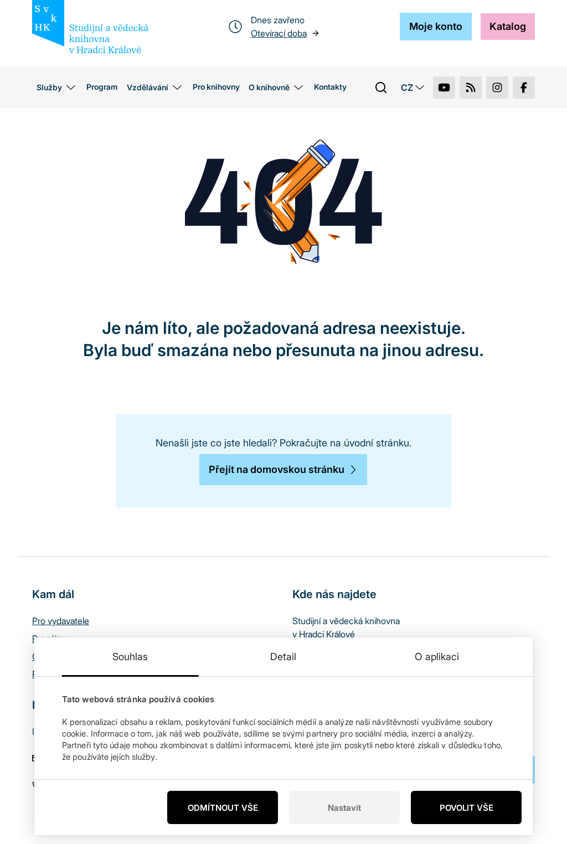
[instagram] (497, 87)
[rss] (471, 87)
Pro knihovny (216, 86)
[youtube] (444, 87)
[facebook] (524, 87)
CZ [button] (407, 87)
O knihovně (269, 87)
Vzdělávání (147, 87)
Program (102, 86)
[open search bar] (381, 87)
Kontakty (330, 86)
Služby (49, 87)
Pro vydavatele (60, 620)
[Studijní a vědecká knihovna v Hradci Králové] (90, 26)
